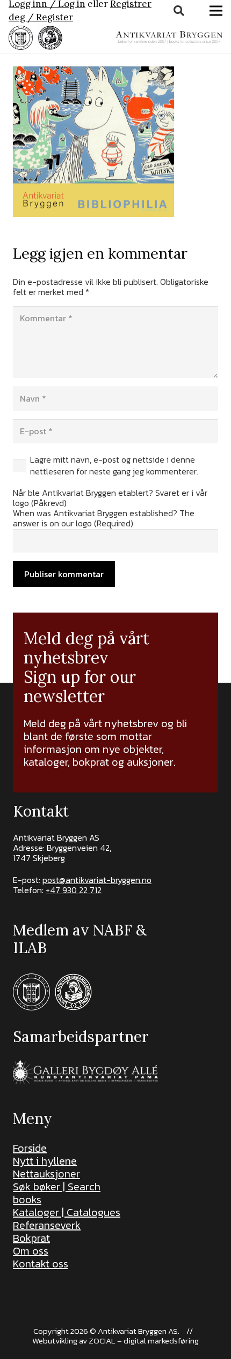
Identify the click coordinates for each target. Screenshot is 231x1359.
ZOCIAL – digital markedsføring (144, 1340)
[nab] (50, 38)
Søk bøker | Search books (56, 1193)
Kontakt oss (40, 1264)
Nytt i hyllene (45, 1161)
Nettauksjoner (46, 1174)
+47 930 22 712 (74, 890)
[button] (179, 10)
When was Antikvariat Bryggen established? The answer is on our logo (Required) (103, 518)
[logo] (169, 37)
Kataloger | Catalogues (66, 1212)
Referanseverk (47, 1225)
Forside (30, 1148)
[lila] (21, 38)
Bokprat (31, 1238)
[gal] (87, 1072)
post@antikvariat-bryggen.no (96, 879)
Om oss (30, 1251)
